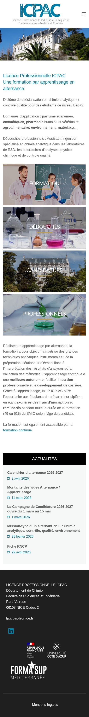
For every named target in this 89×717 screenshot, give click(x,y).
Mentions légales (45, 705)
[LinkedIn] (11, 632)
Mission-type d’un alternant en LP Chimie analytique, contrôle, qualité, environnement (43, 528)
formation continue (17, 430)
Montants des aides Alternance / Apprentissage (33, 489)
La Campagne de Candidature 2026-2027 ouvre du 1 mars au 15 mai (40, 509)
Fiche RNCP (17, 546)
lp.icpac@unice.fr (19, 618)
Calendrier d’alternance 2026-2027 (35, 473)
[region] (44, 44)
